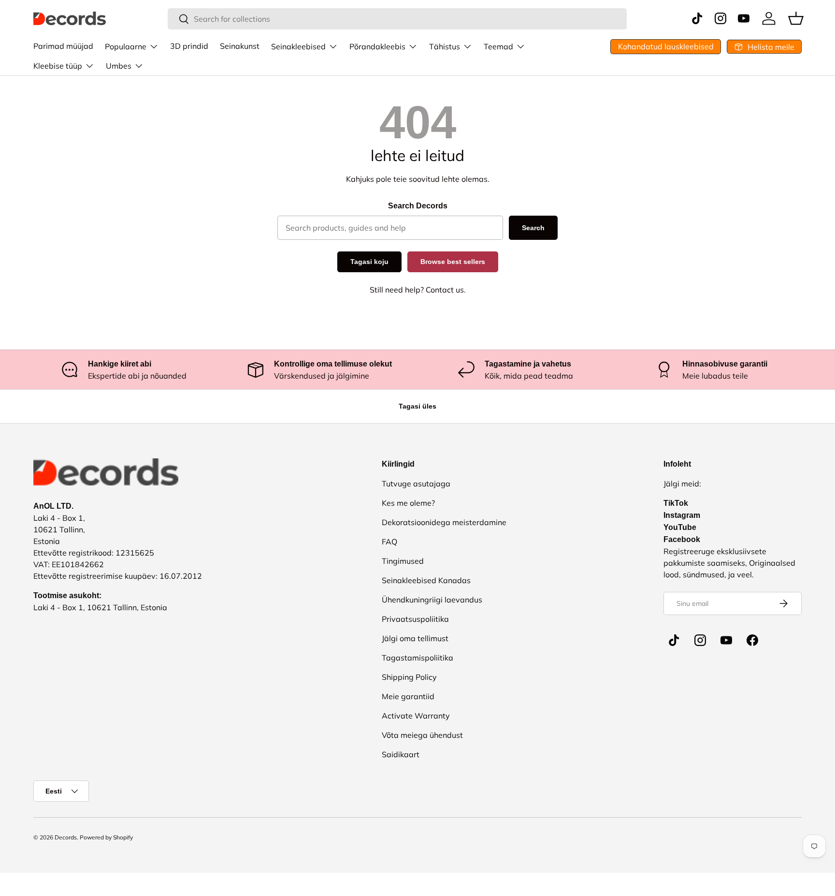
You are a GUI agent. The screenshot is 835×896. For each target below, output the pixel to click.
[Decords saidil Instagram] (700, 640)
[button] (795, 18)
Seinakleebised (298, 46)
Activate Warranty (416, 715)
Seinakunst (239, 46)
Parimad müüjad (63, 46)
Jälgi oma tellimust (415, 638)
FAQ (389, 541)
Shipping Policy (409, 677)
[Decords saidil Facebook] (752, 640)
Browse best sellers (452, 261)
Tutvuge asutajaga (416, 483)
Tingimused (403, 561)
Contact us (445, 289)
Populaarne (125, 46)
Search (533, 228)
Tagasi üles (417, 406)
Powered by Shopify (106, 837)
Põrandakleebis (377, 46)
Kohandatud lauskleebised (666, 46)
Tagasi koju (369, 261)
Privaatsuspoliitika (415, 619)
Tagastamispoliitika (417, 657)
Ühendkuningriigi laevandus (432, 599)
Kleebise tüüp (57, 66)
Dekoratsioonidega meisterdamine (444, 522)
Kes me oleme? (408, 503)
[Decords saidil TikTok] (674, 640)
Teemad (498, 46)
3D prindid (189, 46)
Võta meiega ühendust (422, 735)
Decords (66, 837)
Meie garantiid (408, 696)
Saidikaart (400, 754)
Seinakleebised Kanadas (426, 580)
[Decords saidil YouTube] (726, 640)
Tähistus (444, 46)
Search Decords (417, 206)
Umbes (118, 66)
